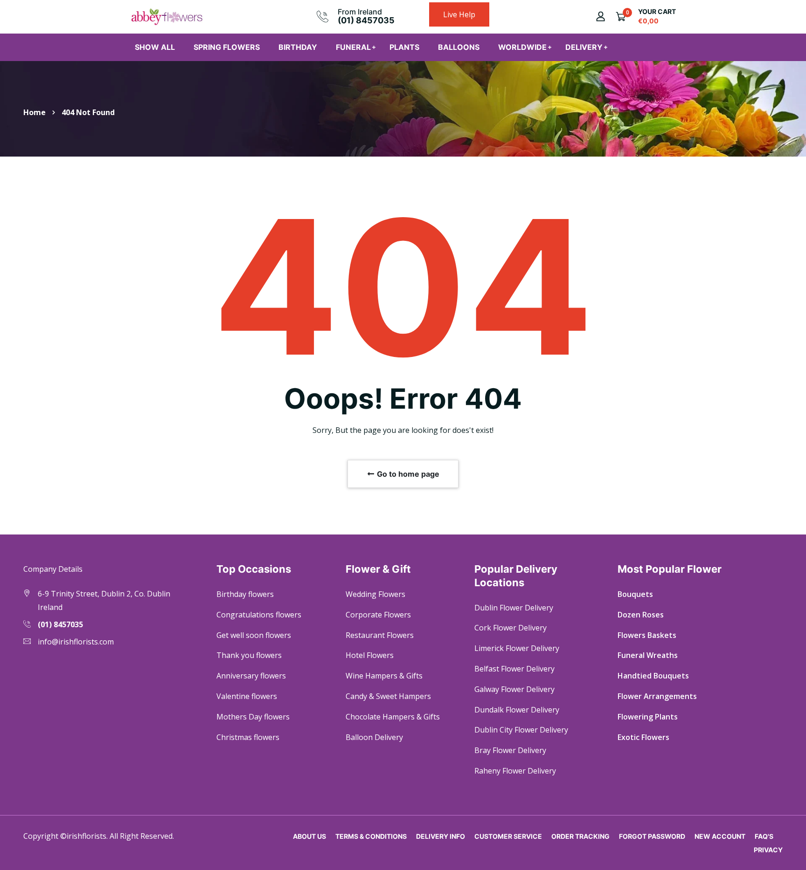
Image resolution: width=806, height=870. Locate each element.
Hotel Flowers (370, 655)
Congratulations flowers (258, 615)
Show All (155, 47)
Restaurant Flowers (380, 635)
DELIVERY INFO (440, 836)
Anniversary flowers (251, 676)
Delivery (584, 47)
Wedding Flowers (375, 594)
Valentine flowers (246, 696)
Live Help (459, 14)
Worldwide (522, 47)
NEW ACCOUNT (720, 836)
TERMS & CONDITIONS (371, 836)
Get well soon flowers (253, 635)
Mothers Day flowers (253, 717)
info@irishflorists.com (76, 642)
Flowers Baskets (647, 635)
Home (34, 112)
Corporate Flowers (378, 615)
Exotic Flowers (643, 737)
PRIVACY (768, 850)
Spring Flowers (227, 47)
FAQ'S (764, 836)
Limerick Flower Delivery (516, 648)
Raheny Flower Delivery (515, 771)
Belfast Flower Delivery (514, 669)
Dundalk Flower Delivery (516, 710)
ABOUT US (309, 836)
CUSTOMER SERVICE (508, 836)
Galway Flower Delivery (514, 689)
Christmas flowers (247, 737)
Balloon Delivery (374, 737)
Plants (404, 47)
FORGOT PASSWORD (652, 836)
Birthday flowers (245, 594)
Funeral (353, 47)
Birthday (297, 47)
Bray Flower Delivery (510, 750)
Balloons (458, 47)
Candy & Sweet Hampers (388, 696)
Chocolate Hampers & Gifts (393, 717)
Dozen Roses (641, 615)
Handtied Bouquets (653, 676)
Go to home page (407, 474)
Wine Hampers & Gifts (384, 676)
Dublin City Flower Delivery (521, 730)
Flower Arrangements (657, 696)
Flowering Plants (648, 717)
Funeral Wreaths (648, 655)
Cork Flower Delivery (510, 628)
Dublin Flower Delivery (513, 608)
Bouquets (635, 594)
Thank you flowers (249, 655)
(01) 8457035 (366, 20)
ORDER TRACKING (580, 836)
